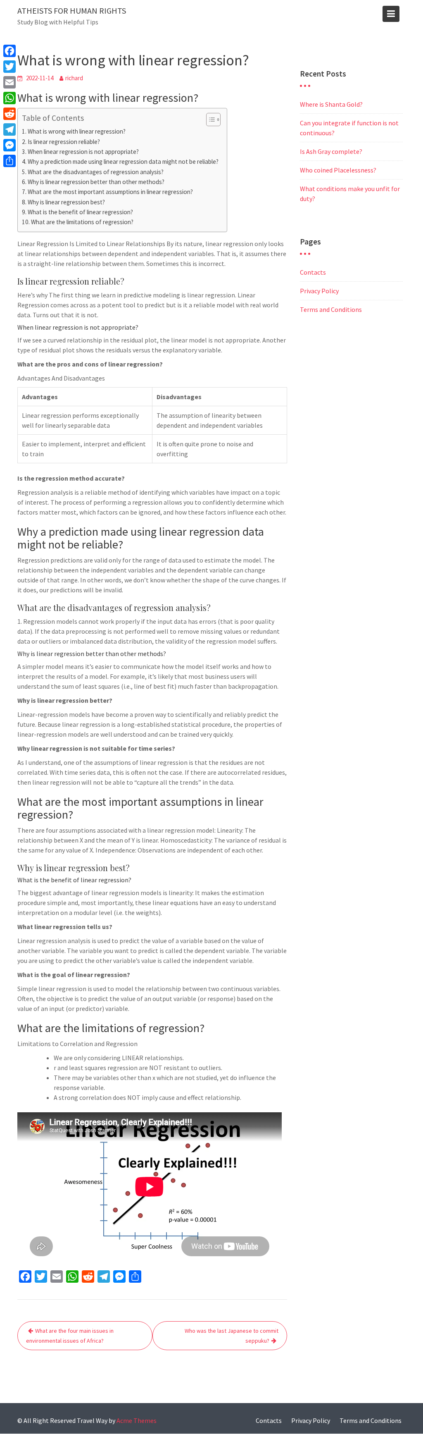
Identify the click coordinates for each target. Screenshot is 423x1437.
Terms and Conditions (331, 309)
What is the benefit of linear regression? (80, 212)
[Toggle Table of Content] (209, 120)
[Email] (9, 82)
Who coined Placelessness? (338, 170)
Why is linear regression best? (66, 202)
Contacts (313, 272)
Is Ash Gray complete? (331, 151)
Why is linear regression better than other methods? (96, 182)
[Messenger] (9, 145)
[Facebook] (9, 51)
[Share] (9, 161)
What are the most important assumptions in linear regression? (110, 192)
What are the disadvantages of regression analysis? (96, 172)
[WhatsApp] (9, 98)
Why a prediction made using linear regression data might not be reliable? (123, 161)
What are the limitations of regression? (82, 222)
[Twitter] (9, 66)
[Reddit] (9, 114)
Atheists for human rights (71, 10)
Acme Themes (136, 1420)
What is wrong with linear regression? (77, 131)
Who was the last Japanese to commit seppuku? (231, 1335)
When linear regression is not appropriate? (83, 152)
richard (74, 78)
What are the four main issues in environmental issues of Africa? (70, 1335)
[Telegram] (9, 129)
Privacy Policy (319, 291)
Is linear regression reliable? (64, 142)
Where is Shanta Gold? (331, 104)
